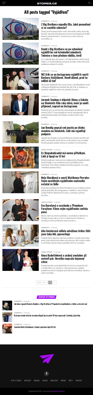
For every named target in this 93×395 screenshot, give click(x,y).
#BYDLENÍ (27, 380)
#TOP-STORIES (16, 380)
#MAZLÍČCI (54, 380)
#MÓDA (63, 380)
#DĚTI (71, 380)
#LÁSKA (45, 380)
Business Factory (58, 391)
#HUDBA (36, 380)
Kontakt (79, 380)
